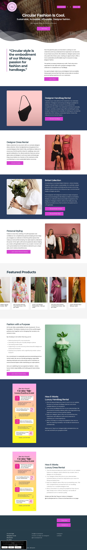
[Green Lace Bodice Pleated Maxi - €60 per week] (17, 290)
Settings (17, 547)
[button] (76, 7)
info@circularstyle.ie (37, 533)
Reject (11, 547)
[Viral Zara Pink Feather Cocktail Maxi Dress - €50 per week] (36, 290)
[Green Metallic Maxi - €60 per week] (55, 290)
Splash (33, 547)
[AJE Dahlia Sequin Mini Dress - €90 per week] (74, 290)
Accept (4, 547)
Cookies (27, 547)
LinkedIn (59, 535)
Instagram (59, 533)
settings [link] (16, 545)
